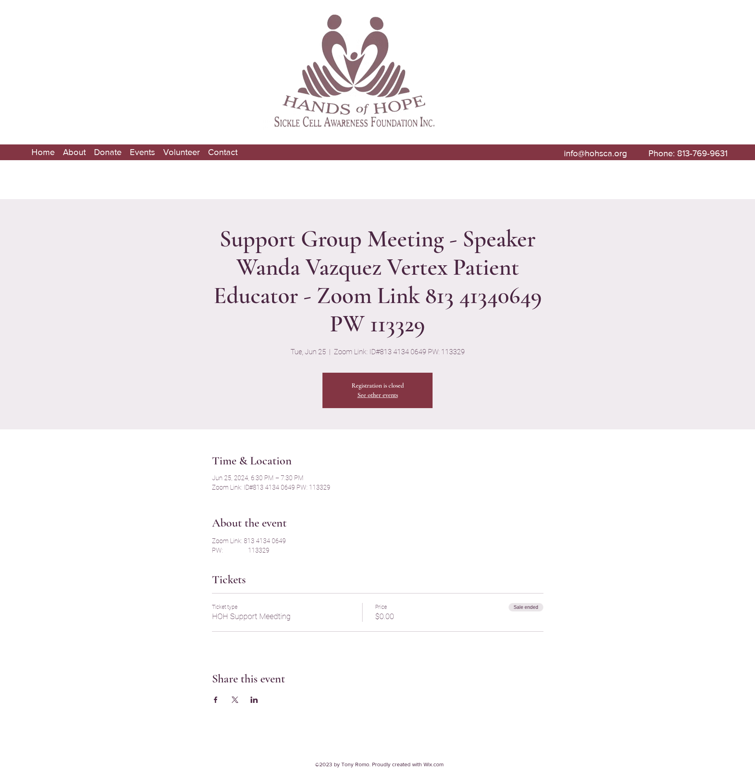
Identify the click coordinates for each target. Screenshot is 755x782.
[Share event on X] (235, 700)
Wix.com (434, 764)
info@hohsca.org (595, 153)
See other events (377, 395)
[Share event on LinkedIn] (254, 700)
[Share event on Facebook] (215, 700)
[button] (74, 152)
